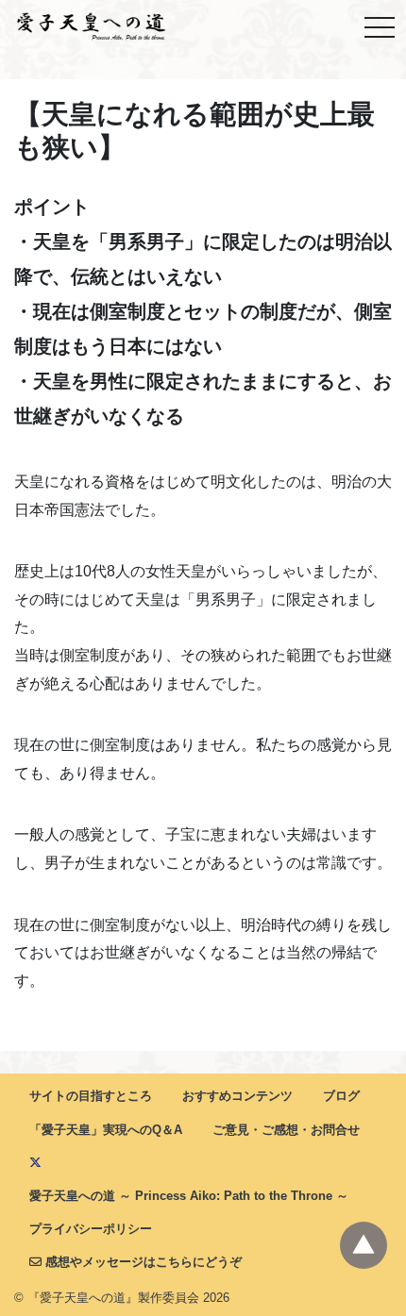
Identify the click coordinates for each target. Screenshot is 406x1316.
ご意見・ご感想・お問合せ (286, 1130)
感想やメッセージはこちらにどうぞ (142, 1262)
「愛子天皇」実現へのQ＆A (105, 1130)
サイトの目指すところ (90, 1096)
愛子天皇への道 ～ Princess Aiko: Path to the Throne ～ (188, 1196)
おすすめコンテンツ (237, 1096)
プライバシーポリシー (90, 1229)
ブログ (341, 1096)
